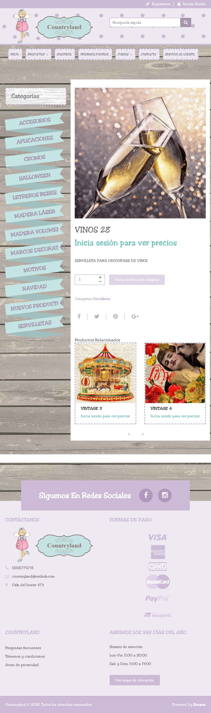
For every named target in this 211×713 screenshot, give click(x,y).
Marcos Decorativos (34, 250)
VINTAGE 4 (161, 408)
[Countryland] (53, 26)
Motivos (34, 269)
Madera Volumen (34, 232)
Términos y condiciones (25, 656)
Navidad (34, 287)
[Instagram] (165, 495)
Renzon (199, 704)
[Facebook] (78, 316)
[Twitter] (96, 316)
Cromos (35, 158)
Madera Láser (34, 213)
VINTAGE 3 (91, 408)
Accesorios (34, 121)
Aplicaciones (34, 139)
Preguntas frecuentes (23, 648)
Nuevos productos (34, 305)
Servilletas (35, 324)
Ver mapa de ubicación (134, 680)
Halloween (34, 177)
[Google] (134, 316)
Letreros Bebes (34, 195)
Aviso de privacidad (22, 665)
